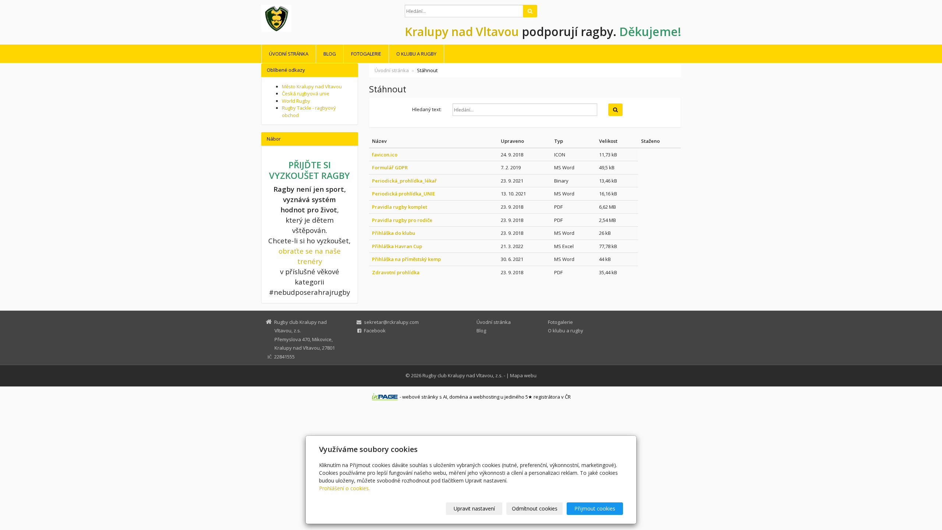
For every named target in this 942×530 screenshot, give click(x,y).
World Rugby (296, 101)
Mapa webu (523, 375)
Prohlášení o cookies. (344, 488)
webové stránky (420, 396)
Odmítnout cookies (534, 508)
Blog (329, 53)
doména (458, 396)
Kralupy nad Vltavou (462, 31)
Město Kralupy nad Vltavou (312, 86)
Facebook (375, 330)
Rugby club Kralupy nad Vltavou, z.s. (462, 375)
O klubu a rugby (416, 53)
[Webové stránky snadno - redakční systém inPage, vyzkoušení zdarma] (385, 396)
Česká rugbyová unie (305, 93)
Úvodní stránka (288, 53)
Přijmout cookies (594, 508)
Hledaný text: (427, 109)
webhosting (486, 396)
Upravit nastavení (474, 508)
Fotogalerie (366, 53)
